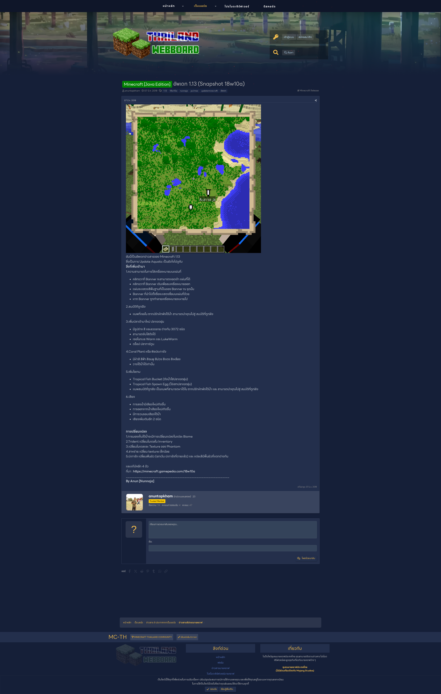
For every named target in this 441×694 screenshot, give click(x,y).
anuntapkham (132, 91)
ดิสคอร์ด (270, 6)
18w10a (173, 90)
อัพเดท (223, 90)
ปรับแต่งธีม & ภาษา (188, 637)
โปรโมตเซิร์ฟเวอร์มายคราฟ (220, 674)
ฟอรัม (221, 663)
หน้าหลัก (169, 6)
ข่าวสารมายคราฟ (220, 668)
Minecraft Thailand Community (153, 637)
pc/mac (194, 90)
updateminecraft (209, 90)
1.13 (165, 90)
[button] (182, 6)
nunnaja (184, 90)
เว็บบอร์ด (200, 6)
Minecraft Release (309, 90)
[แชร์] (316, 100)
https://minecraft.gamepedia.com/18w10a (164, 471)
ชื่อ (150, 542)
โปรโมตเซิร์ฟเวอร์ (237, 6)
